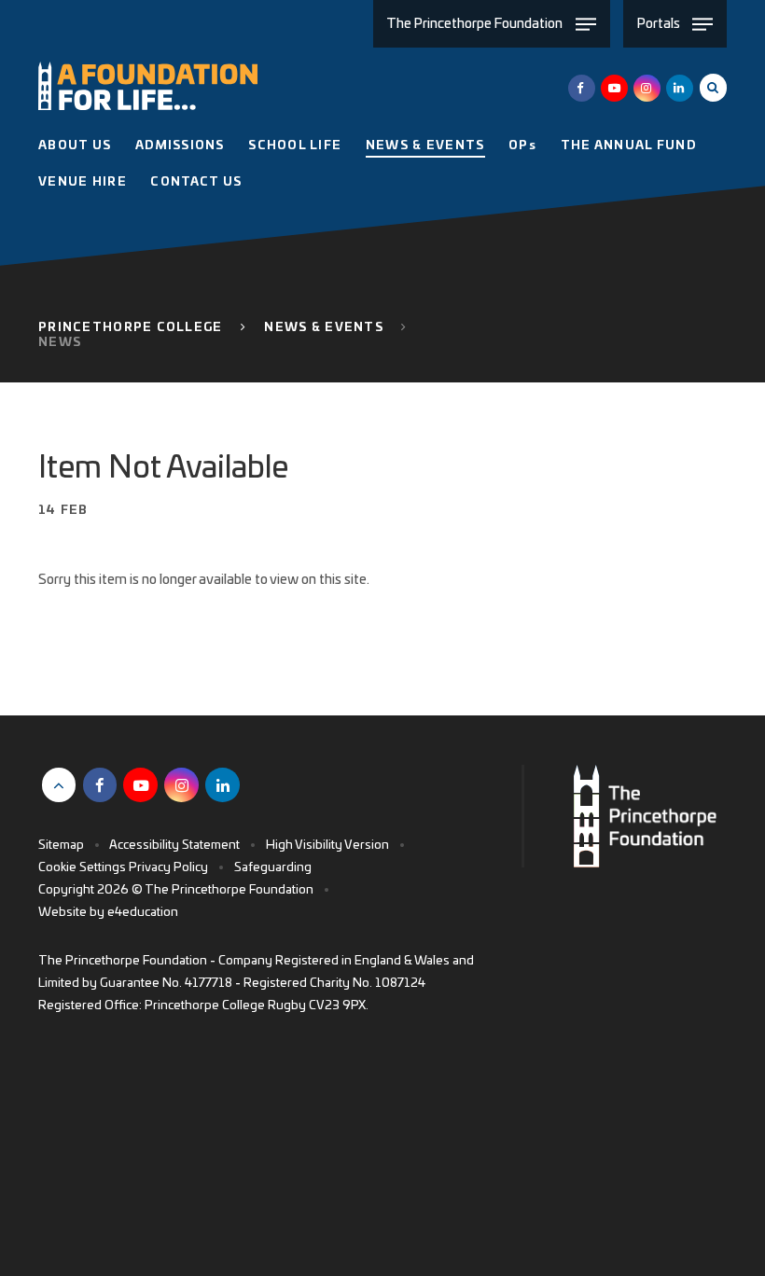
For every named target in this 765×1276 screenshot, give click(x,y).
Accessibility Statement (174, 845)
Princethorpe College (130, 328)
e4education (142, 913)
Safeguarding (273, 868)
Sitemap (61, 845)
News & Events (323, 328)
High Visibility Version (327, 845)
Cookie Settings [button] (82, 868)
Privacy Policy (168, 868)
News (59, 343)
